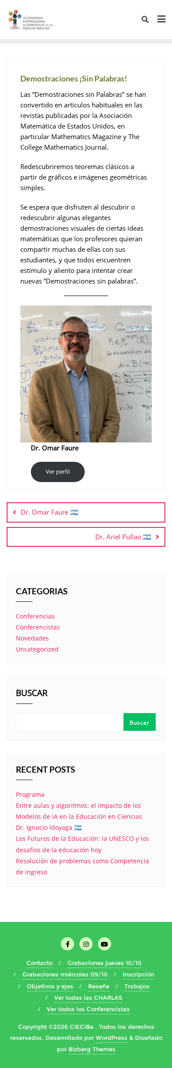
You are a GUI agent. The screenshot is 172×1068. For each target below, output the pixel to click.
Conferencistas (38, 627)
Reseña (98, 986)
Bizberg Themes (92, 1049)
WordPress (111, 1037)
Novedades (32, 638)
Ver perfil (58, 471)
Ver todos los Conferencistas (88, 1009)
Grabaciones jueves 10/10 (104, 962)
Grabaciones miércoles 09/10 (65, 974)
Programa (30, 794)
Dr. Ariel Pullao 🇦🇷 (123, 536)
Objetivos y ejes (50, 986)
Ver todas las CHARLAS (88, 997)
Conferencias (35, 616)
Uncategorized (37, 649)
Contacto (39, 962)
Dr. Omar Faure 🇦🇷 (50, 512)
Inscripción (138, 974)
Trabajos (137, 986)
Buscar (32, 694)
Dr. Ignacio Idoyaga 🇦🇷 (49, 827)
